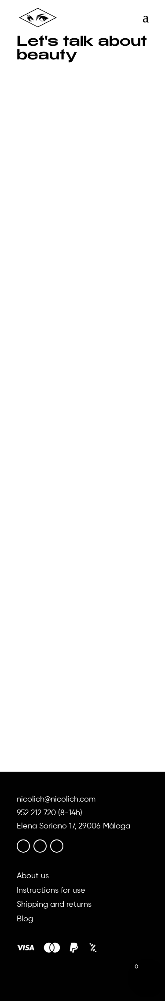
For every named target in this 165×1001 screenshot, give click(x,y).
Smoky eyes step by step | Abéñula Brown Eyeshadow (75, 220)
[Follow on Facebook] (23, 846)
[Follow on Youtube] (56, 846)
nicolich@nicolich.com (56, 799)
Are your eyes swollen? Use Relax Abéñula (76, 448)
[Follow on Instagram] (40, 846)
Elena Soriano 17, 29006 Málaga (73, 826)
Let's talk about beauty (100, 233)
